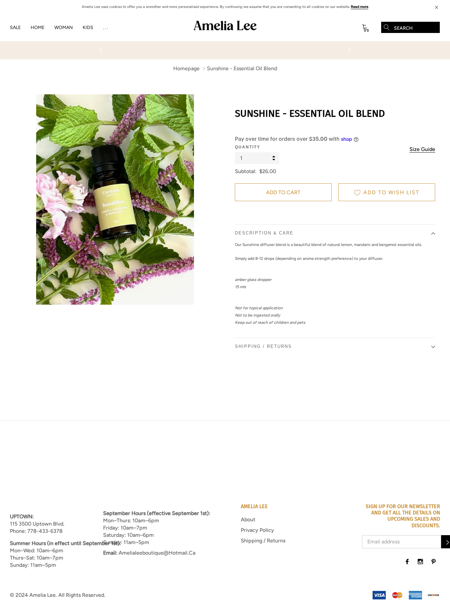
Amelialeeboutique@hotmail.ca (157, 553)
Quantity (247, 147)
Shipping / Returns (263, 540)
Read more (359, 7)
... (106, 27)
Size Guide (422, 149)
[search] (386, 27)
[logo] (225, 27)
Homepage (186, 68)
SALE (15, 27)
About (248, 519)
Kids (88, 27)
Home (37, 27)
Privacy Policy (257, 530)
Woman (63, 27)
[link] (407, 561)
